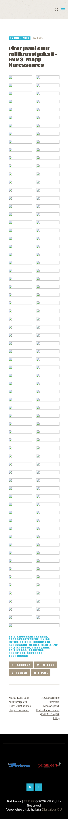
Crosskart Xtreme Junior (29, 639)
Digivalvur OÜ (52, 809)
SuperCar (34, 653)
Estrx (40, 37)
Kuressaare (18, 645)
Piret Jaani (40, 647)
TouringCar (18, 656)
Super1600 (17, 653)
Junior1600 (41, 642)
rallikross (18, 650)
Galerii (25, 642)
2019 (12, 636)
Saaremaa (36, 650)
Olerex (34, 645)
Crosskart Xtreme (32, 636)
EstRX (13, 642)
